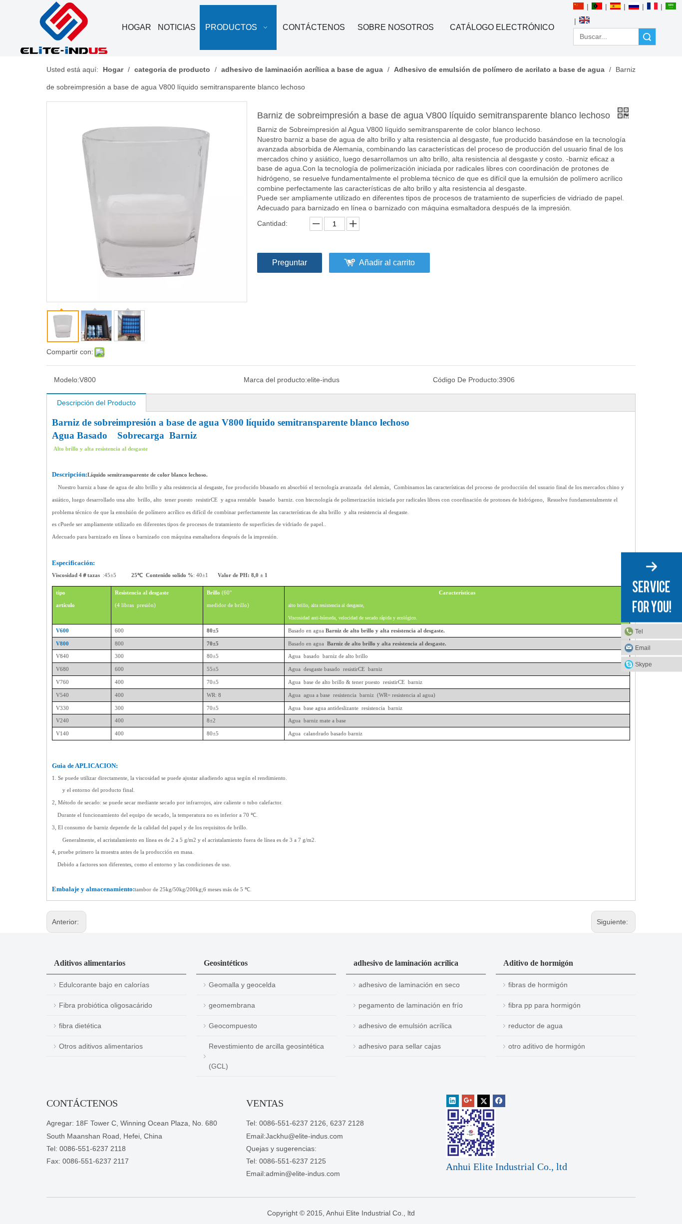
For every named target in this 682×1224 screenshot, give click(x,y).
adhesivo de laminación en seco (409, 985)
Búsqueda (647, 36)
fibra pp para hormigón (544, 1005)
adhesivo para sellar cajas (399, 1046)
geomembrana (232, 1005)
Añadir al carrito (387, 262)
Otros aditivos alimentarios (101, 1046)
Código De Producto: (466, 380)
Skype (643, 664)
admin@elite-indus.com (303, 1174)
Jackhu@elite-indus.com (304, 1136)
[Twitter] (483, 1101)
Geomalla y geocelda (242, 985)
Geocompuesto (233, 1026)
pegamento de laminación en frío (410, 1005)
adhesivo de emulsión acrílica (405, 1026)
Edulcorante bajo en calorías (104, 985)
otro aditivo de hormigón (546, 1046)
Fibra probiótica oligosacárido (105, 1005)
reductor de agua (535, 1026)
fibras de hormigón (538, 985)
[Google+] (468, 1101)
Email (643, 647)
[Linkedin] (452, 1101)
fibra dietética (80, 1026)
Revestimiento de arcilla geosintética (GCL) (266, 1056)
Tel (639, 631)
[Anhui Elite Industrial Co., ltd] (64, 28)
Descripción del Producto (96, 403)
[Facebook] (499, 1101)
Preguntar (289, 262)
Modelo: (66, 380)
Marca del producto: (275, 380)
